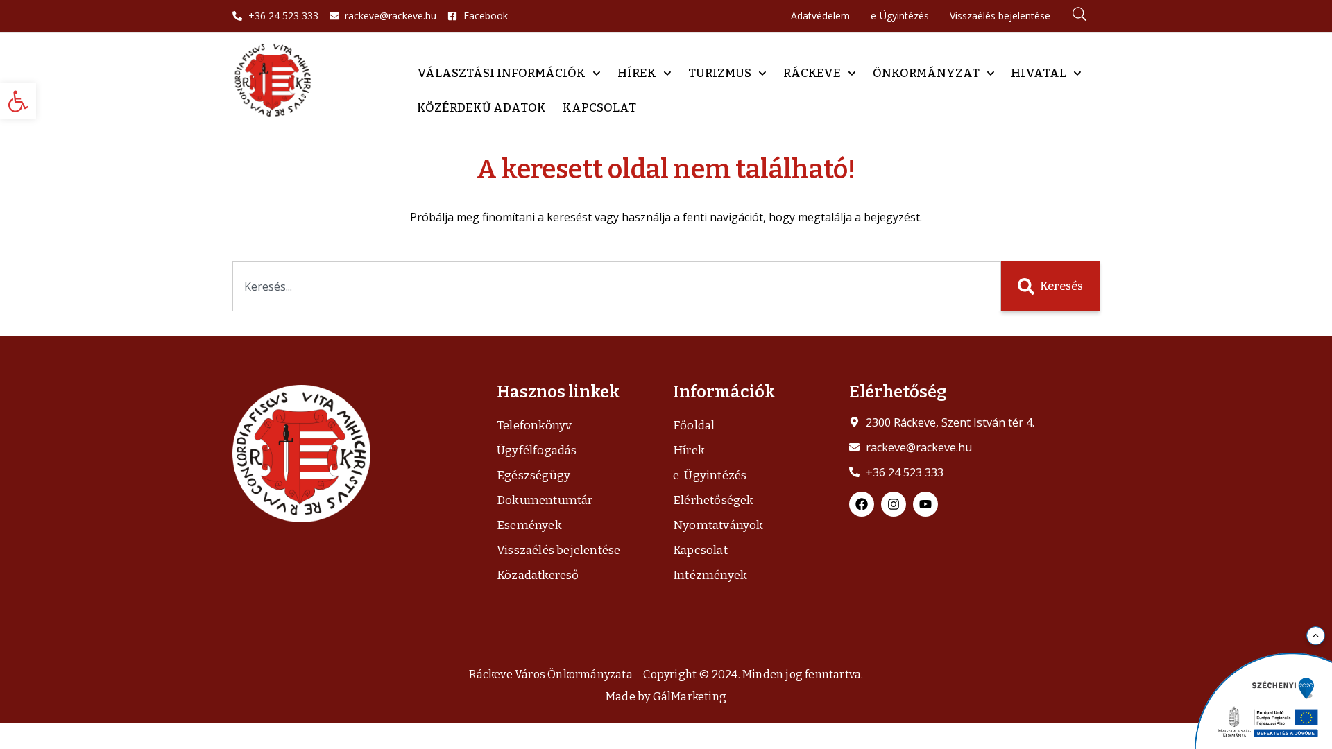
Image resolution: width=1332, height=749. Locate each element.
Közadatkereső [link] (538, 575)
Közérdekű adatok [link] (481, 108)
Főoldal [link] (694, 425)
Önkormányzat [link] (926, 73)
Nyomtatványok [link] (718, 525)
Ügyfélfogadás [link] (537, 450)
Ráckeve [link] (812, 73)
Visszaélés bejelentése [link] (558, 550)
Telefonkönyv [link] (534, 425)
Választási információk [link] (501, 73)
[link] (18, 101)
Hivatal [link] (1038, 73)
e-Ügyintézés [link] (709, 475)
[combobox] (616, 286)
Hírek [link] (636, 73)
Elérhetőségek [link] (713, 500)
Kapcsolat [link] (599, 108)
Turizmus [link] (719, 73)
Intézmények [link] (710, 575)
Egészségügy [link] (533, 475)
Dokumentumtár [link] (545, 500)
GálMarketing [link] (689, 696)
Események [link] (529, 525)
